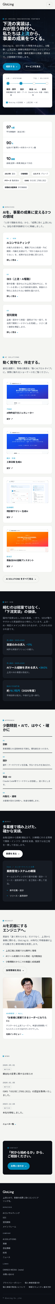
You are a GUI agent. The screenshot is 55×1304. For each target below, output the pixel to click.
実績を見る (12, 853)
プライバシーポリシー (12, 1282)
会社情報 (6, 1248)
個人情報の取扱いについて (14, 1287)
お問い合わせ (18, 1166)
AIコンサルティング (11, 1213)
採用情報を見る (15, 970)
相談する (11, 66)
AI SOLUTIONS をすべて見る (21, 579)
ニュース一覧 (9, 1124)
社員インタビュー (14, 1034)
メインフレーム (9, 1226)
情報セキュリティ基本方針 (40, 1287)
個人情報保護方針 (32, 1282)
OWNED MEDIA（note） (14, 1269)
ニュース (6, 1257)
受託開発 (6, 1222)
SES (4, 1217)
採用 (5, 1252)
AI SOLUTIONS (9, 1239)
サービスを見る (33, 66)
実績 (5, 1243)
